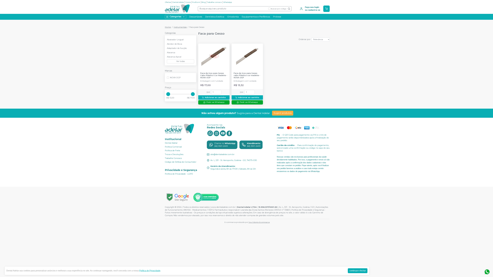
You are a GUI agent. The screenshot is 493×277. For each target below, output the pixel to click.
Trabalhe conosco (214, 2)
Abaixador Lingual (175, 39)
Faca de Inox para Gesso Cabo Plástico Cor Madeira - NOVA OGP (213, 75)
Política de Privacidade (149, 271)
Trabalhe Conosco (173, 158)
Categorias (175, 16)
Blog (204, 2)
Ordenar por (304, 39)
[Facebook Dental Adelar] (229, 133)
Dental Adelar (178, 2)
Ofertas (168, 2)
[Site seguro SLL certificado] (178, 197)
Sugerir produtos (283, 113)
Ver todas (180, 61)
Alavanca (171, 52)
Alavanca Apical (174, 57)
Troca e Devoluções (174, 154)
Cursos (188, 2)
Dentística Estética (214, 17)
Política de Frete (172, 151)
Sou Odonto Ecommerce (259, 222)
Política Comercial (173, 147)
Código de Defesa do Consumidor (180, 162)
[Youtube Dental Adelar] (223, 133)
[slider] (168, 94)
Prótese (277, 17)
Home (168, 27)
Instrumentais (180, 27)
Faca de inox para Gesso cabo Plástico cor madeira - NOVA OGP (247, 75)
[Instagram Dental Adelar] (216, 133)
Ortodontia (233, 17)
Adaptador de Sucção (177, 48)
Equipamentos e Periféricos (256, 17)
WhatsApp (227, 2)
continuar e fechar (357, 271)
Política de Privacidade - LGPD (179, 174)
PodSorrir (196, 2)
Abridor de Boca (174, 44)
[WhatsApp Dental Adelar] (210, 133)
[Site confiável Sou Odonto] (206, 197)
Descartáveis (195, 17)
